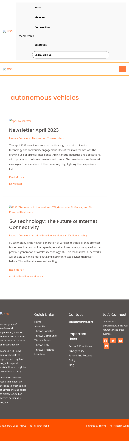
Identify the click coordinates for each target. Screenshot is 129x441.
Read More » (16, 177)
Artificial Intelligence (44, 235)
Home (37, 7)
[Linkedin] (106, 346)
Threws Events (43, 340)
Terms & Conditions (80, 346)
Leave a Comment (19, 138)
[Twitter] (113, 340)
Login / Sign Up (43, 54)
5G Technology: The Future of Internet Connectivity (53, 224)
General (61, 235)
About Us (39, 17)
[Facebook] (105, 340)
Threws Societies (44, 331)
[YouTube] (120, 340)
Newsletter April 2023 (34, 130)
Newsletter (38, 138)
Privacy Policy (76, 351)
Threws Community (45, 335)
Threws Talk (41, 345)
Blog (71, 365)
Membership (26, 36)
